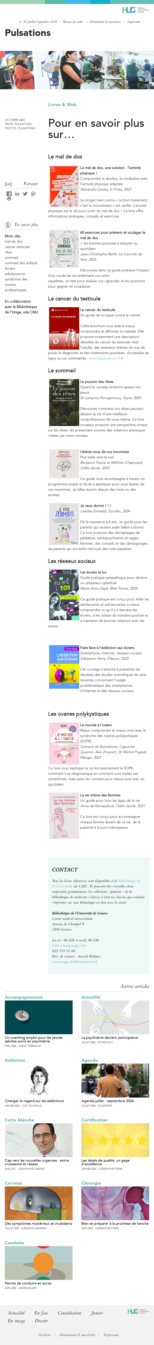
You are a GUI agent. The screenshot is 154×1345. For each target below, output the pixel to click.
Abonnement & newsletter (105, 22)
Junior (97, 1313)
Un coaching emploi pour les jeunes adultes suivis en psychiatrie (34, 1039)
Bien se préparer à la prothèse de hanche (115, 1223)
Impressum (134, 22)
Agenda (89, 1060)
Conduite (14, 1243)
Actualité (90, 997)
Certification (94, 1120)
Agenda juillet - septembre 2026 (107, 1101)
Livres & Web (62, 104)
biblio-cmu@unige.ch (69, 945)
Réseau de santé (72, 22)
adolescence (15, 274)
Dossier (41, 1321)
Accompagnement (24, 997)
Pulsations (28, 32)
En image (16, 1321)
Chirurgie (91, 1183)
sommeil (11, 257)
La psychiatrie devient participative (109, 1037)
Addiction (15, 1060)
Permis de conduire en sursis (28, 1283)
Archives (44, 1335)
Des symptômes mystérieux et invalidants (38, 1223)
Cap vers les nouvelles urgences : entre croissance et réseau (37, 1162)
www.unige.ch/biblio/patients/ (74, 962)
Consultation (69, 1313)
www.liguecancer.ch (106, 358)
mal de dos (14, 241)
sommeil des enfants (21, 263)
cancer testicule (17, 247)
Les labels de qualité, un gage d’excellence (105, 1162)
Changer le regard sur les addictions (34, 1101)
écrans (10, 268)
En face (41, 1313)
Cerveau (13, 1183)
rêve (8, 252)
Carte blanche (19, 1120)
